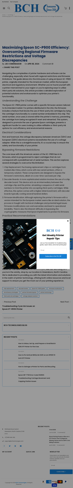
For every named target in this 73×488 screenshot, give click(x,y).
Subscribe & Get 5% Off (53, 256)
